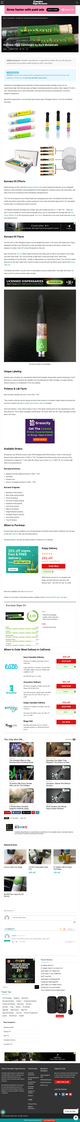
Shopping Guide (9, 1027)
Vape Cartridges (36, 41)
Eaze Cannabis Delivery (34, 657)
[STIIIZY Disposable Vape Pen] (40, 851)
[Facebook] (56, 1094)
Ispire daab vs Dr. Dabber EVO (50, 971)
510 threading (14, 818)
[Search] (77, 2)
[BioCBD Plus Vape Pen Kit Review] (15, 878)
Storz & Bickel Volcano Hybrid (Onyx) (53, 990)
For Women (26, 1007)
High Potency (15, 1010)
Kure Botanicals (26, 41)
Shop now (66, 661)
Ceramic (18, 1001)
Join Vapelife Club (49, 1120)
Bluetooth (25, 998)
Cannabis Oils (19, 18)
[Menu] (2, 2)
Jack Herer (38, 215)
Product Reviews (45, 1082)
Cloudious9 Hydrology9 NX (49, 982)
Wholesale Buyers (46, 1080)
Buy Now (66, 722)
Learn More (48, 63)
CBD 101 (6, 1036)
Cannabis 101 (8, 1044)
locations (15, 534)
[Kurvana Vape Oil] (15, 616)
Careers (30, 1095)
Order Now (53, 566)
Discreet (28, 1004)
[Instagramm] (63, 1094)
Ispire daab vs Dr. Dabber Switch (51, 985)
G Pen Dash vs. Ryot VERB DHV (51, 974)
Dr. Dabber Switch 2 (47, 965)
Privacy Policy (32, 1104)
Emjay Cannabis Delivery (34, 703)
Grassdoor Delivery (32, 682)
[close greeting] (78, 1109)
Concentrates (10, 18)
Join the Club (62, 1082)
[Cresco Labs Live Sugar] (15, 851)
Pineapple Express (32, 187)
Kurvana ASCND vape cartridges (56, 597)
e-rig (11, 1007)
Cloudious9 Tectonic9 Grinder (50, 987)
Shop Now (66, 686)
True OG (19, 254)
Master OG (12, 215)
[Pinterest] (70, 1094)
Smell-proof (13, 1016)
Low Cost (19, 1013)
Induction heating (8, 1013)
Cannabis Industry (9, 1040)
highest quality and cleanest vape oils (32, 403)
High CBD (23, 818)
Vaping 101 (7, 1031)
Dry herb (5, 1007)
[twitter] (59, 1094)
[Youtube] (66, 1094)
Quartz (5, 1016)
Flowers (18, 1007)
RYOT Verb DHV (46, 976)
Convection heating (9, 1004)
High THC (24, 1010)
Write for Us (44, 1085)
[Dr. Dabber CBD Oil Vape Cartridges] (64, 851)
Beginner (17, 998)
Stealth (21, 1016)
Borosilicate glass (8, 1001)
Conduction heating (30, 1001)
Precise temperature (31, 1013)
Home (4, 18)
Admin (5, 49)
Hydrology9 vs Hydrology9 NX (50, 979)
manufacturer (28, 591)
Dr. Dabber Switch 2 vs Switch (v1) (52, 968)
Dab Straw (20, 1004)
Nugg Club (28, 721)
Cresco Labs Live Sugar (13, 867)
